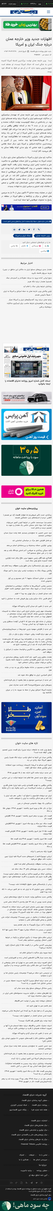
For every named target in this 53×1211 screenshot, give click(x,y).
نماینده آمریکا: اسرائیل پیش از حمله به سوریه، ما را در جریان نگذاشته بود (29, 691)
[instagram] (42, 1183)
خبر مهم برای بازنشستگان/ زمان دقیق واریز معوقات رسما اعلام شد (27, 565)
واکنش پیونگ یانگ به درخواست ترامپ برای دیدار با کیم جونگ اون (27, 572)
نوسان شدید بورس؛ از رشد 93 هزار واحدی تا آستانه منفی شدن (28, 902)
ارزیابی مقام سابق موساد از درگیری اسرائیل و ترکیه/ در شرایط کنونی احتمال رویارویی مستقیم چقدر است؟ (28, 939)
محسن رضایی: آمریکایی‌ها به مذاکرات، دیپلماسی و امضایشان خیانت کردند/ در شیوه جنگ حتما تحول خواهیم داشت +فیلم (28, 587)
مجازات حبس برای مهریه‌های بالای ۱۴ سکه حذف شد (32, 869)
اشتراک (21, 1155)
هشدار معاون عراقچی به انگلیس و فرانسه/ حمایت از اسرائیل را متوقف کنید (28, 651)
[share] (21, 1183)
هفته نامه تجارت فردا (39, 1110)
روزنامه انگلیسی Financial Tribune (34, 1144)
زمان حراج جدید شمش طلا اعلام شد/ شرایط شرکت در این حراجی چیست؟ (27, 779)
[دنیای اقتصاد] (24, 12)
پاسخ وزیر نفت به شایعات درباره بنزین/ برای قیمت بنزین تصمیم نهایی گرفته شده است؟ (27, 751)
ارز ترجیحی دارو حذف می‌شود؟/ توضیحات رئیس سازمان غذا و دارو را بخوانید (28, 974)
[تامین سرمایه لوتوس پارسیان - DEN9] (26, 460)
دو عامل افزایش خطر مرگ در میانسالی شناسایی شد (32, 540)
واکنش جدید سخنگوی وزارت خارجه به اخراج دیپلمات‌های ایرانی (28, 897)
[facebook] (34, 229)
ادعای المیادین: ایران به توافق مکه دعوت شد (35, 675)
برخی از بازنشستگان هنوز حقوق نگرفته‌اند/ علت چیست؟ (30, 884)
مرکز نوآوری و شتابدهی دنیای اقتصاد (33, 1130)
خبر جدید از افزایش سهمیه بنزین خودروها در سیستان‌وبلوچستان (27, 629)
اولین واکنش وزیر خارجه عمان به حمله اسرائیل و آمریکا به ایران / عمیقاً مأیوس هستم (27, 293)
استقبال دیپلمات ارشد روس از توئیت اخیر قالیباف (33, 1001)
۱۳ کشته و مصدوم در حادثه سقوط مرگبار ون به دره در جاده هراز (28, 668)
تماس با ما (43, 1155)
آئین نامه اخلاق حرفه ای (38, 1175)
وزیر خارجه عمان (43, 235)
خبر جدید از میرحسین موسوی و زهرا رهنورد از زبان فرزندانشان (28, 680)
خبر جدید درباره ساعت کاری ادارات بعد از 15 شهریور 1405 (29, 772)
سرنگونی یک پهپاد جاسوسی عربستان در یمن (35, 803)
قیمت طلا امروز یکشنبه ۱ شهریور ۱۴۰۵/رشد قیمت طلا (31, 839)
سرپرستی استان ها (40, 1159)
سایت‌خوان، (41, 221)
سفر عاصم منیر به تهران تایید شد (39, 1006)
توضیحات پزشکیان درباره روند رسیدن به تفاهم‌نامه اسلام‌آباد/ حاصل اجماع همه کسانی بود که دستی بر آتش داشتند (28, 1065)
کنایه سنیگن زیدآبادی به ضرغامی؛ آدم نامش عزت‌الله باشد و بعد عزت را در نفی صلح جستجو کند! (28, 552)
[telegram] (19, 229)
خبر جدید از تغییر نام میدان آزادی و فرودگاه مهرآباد (32, 606)
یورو (31, 4)
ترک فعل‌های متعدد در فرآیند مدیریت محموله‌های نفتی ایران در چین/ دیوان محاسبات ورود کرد (27, 994)
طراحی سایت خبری (42, 1199)
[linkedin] (24, 229)
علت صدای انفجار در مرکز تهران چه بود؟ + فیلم (33, 593)
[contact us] (16, 1183)
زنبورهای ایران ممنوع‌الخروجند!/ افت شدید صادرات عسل (30, 685)
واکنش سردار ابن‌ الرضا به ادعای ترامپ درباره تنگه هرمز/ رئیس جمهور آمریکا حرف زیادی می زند (28, 759)
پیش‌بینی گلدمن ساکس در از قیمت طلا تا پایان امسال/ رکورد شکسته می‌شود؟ (28, 946)
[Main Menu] (48, 11)
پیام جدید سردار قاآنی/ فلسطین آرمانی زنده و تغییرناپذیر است (28, 957)
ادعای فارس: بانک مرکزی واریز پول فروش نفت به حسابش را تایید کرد (26, 600)
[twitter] (29, 229)
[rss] (26, 1183)
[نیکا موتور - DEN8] (26, 398)
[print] (14, 229)
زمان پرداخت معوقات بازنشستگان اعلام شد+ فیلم (33, 864)
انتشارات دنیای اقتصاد (39, 1120)
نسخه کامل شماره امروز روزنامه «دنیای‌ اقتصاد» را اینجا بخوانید (27, 382)
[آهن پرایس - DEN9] (26, 424)
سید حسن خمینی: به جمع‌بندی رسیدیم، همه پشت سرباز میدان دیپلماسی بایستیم (28, 534)
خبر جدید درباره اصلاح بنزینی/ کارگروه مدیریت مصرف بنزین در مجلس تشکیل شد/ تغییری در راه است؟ (28, 982)
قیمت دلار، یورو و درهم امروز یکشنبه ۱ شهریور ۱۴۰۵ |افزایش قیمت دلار (28, 817)
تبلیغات (31, 1155)
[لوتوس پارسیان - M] (26, 1206)
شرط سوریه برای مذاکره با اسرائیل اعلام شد (35, 952)
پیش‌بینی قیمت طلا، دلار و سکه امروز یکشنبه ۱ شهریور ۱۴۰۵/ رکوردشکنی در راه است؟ (28, 1072)
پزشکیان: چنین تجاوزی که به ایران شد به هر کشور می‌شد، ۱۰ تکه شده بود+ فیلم (27, 890)
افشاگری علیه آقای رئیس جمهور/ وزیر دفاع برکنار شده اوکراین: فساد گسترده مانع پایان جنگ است (28, 559)
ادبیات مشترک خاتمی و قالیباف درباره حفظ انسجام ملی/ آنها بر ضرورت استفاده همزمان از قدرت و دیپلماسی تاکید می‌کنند (28, 1027)
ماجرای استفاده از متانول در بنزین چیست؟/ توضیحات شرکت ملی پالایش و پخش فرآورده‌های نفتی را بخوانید (26, 918)
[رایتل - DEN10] (26, 491)
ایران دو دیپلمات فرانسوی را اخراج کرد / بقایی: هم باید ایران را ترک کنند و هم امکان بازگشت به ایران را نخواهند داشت (28, 797)
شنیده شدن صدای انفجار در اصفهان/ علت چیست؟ (32, 1015)
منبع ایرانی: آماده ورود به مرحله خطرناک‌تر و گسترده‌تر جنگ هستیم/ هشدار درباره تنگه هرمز (29, 280)
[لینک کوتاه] (39, 229)
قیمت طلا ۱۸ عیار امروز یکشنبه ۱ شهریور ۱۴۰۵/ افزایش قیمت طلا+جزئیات (28, 832)
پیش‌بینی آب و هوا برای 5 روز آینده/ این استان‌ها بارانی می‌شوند (27, 1011)
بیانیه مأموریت (26, 1170)
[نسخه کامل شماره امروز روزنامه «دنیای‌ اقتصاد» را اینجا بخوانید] (26, 360)
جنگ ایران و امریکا (22, 235)
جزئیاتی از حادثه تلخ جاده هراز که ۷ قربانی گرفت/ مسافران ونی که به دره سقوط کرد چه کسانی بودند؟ (27, 623)
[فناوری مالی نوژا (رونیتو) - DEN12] (26, 717)
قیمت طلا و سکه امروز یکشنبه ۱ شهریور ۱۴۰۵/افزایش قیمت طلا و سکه (27, 845)
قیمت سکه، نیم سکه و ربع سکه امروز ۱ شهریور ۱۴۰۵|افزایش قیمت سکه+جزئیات (28, 825)
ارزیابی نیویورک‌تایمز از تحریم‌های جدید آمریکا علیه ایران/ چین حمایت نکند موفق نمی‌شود (28, 857)
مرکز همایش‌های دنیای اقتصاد (35, 1125)
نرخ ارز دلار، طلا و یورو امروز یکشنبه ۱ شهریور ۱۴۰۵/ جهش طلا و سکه (27, 809)
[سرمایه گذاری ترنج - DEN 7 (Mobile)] (26, 24)
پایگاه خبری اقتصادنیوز (17, 1110)
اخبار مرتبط (26, 263)
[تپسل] (2, 205)
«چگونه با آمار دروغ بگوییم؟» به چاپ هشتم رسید (33, 925)
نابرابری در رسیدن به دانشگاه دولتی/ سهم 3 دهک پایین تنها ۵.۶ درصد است (27, 931)
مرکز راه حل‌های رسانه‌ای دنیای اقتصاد (33, 1139)
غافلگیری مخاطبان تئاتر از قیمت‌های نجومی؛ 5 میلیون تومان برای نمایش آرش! (27, 1039)
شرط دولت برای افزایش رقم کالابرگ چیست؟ (35, 1020)
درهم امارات (3, 4)
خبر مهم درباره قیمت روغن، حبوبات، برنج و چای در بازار (30, 634)
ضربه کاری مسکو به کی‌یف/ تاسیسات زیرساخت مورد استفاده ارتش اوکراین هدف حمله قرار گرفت (29, 766)
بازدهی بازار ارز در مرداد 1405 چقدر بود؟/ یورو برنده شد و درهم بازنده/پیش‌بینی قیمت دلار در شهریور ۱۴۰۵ (27, 1080)
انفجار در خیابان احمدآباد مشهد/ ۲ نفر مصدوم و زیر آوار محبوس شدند (30, 579)
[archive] (11, 1183)
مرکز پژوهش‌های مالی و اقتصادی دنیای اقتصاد (29, 1134)
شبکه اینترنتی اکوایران (19, 1105)
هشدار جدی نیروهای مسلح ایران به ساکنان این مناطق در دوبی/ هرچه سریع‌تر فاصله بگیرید (27, 271)
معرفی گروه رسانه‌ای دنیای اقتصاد (34, 1100)
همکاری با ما (24, 1159)
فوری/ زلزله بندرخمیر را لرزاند (41, 851)
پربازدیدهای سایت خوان (26, 508)
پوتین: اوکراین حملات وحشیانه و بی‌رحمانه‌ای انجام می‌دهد (29, 545)
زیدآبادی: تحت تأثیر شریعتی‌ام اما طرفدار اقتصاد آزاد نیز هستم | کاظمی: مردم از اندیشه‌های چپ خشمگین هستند (27, 516)
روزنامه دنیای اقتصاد (39, 1105)
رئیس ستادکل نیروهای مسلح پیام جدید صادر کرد (33, 988)
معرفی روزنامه (42, 1170)
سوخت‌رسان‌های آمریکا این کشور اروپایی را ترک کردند (31, 1058)
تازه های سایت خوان (26, 743)
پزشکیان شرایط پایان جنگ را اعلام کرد (37, 286)
